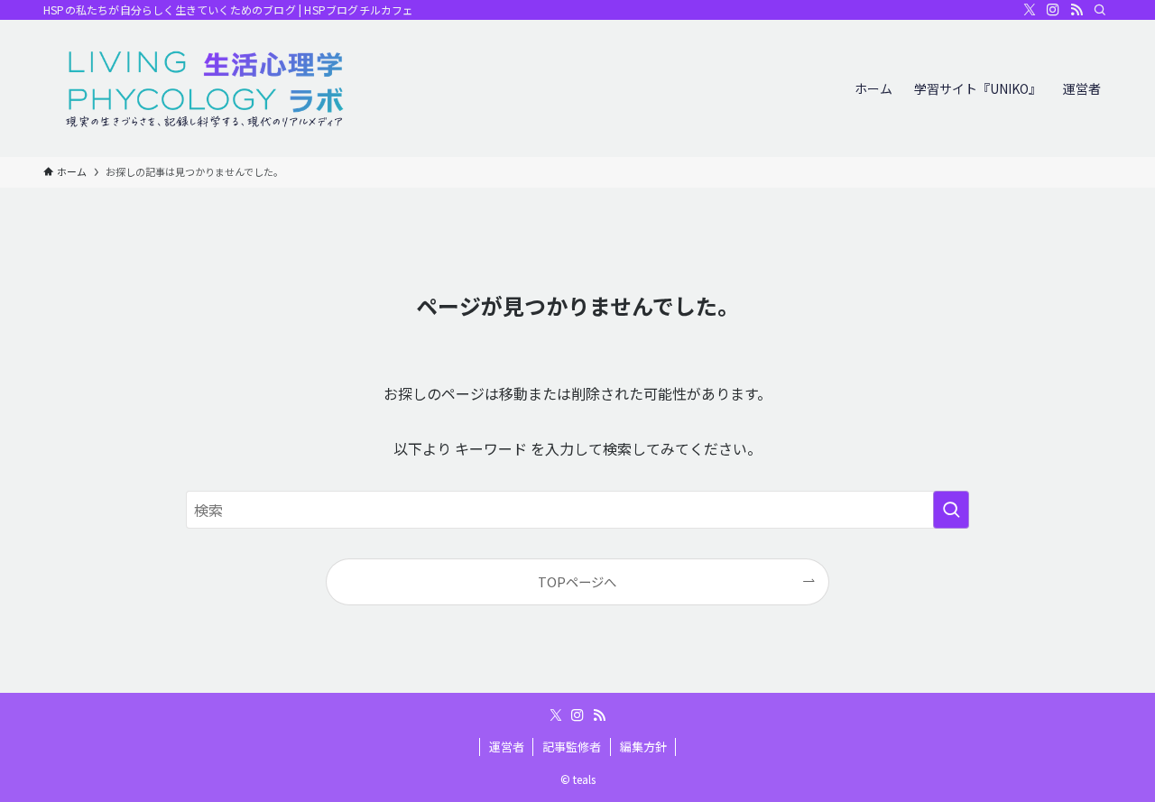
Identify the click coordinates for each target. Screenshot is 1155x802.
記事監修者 (571, 746)
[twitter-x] (1029, 10)
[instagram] (1053, 10)
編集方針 (643, 746)
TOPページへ (577, 581)
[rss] (1076, 10)
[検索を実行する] (951, 510)
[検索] (1100, 10)
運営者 (506, 746)
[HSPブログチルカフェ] (205, 88)
